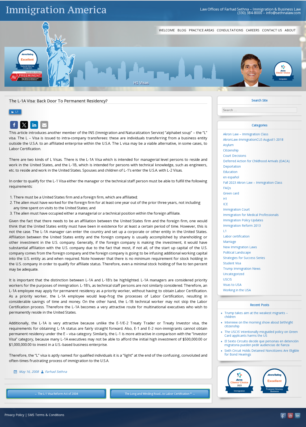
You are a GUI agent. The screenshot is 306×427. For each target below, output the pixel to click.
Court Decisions (234, 155)
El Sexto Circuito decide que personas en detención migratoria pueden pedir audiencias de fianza (261, 343)
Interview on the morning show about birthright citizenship (258, 324)
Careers (252, 30)
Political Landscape (237, 252)
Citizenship (231, 150)
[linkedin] (298, 416)
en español (231, 177)
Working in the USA (237, 290)
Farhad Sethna (56, 371)
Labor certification (236, 236)
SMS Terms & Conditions (46, 415)
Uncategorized (233, 274)
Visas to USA (232, 285)
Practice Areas (201, 30)
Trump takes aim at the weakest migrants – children (256, 315)
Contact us (272, 30)
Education (230, 172)
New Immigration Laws (240, 247)
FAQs (227, 188)
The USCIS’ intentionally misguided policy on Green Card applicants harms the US (261, 334)
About (290, 30)
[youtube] (290, 416)
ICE (225, 204)
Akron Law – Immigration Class (245, 134)
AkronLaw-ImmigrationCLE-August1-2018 (253, 139)
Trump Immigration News (242, 268)
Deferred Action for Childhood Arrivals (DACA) (256, 161)
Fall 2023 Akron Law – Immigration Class (252, 182)
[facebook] (283, 416)
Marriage (229, 241)
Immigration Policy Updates (243, 220)
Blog (181, 30)
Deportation (232, 166)
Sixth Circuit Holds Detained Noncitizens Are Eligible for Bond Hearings (261, 352)
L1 (16, 112)
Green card (231, 193)
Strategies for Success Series (244, 258)
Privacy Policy (14, 415)
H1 (225, 198)
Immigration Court (236, 209)
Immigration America (56, 9)
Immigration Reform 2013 (242, 225)
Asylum (228, 145)
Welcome (167, 30)
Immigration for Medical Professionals (251, 215)
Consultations (230, 30)
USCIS (227, 279)
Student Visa (232, 263)
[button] (14, 125)
